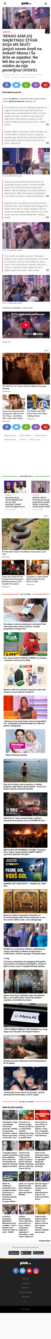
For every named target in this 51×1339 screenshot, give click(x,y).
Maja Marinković (10, 435)
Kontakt (25, 1279)
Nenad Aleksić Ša (10, 439)
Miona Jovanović (41, 435)
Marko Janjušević (25, 435)
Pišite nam (25, 1297)
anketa (22, 439)
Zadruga (6, 32)
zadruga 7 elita (34, 439)
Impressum (25, 1288)
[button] (5, 491)
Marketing (26, 1283)
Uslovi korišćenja (25, 1292)
